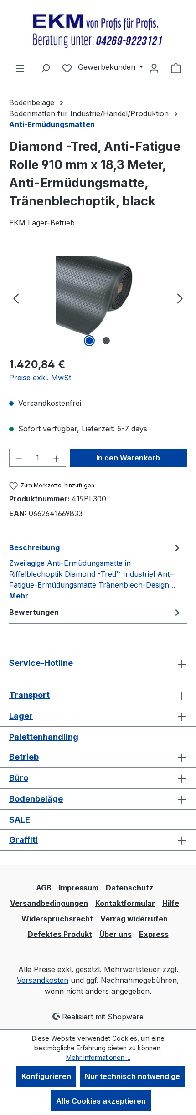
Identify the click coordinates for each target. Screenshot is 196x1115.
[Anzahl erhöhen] (56, 458)
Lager (21, 716)
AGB (44, 887)
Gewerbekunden (108, 67)
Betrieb (24, 757)
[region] (98, 297)
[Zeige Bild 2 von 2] (106, 340)
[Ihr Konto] (154, 68)
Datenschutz (129, 887)
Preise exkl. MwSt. (41, 377)
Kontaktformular (125, 903)
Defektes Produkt (60, 934)
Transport (29, 695)
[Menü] (20, 68)
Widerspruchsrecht (57, 918)
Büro (18, 778)
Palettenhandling (43, 737)
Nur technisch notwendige (132, 1076)
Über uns (115, 934)
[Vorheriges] (16, 297)
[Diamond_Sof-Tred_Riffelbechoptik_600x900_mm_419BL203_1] (98, 298)
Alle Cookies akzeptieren (101, 1100)
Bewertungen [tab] (34, 612)
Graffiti (23, 839)
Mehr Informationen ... (98, 1057)
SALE (19, 819)
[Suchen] (45, 68)
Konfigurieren (46, 1076)
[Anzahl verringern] (18, 458)
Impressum (78, 887)
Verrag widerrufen (134, 918)
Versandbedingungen (49, 903)
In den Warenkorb (128, 457)
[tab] (95, 571)
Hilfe (170, 903)
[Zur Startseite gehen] (98, 31)
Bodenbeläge (36, 798)
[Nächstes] (180, 297)
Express (154, 934)
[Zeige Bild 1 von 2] (89, 340)
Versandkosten (42, 980)
